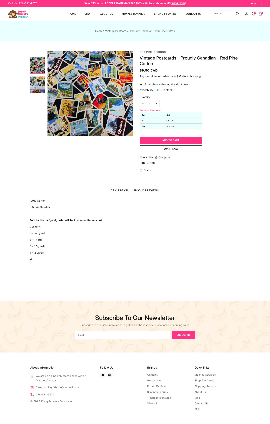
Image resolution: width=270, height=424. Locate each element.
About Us (200, 392)
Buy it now (171, 148)
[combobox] (226, 13)
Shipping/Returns (205, 386)
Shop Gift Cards (204, 380)
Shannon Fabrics (157, 392)
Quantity (145, 97)
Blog (197, 397)
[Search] (237, 13)
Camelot (152, 374)
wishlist (148, 157)
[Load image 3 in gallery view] (37, 65)
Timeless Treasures (159, 397)
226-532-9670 (45, 394)
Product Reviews (146, 190)
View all (152, 403)
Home (98, 30)
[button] (260, 13)
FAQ (197, 409)
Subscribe (184, 334)
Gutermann (154, 380)
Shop (88, 13)
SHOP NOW (178, 3)
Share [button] (147, 170)
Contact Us (201, 403)
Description (119, 190)
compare (164, 157)
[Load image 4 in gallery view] (37, 84)
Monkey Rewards (205, 374)
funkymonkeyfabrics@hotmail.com (57, 387)
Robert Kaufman (157, 386)
